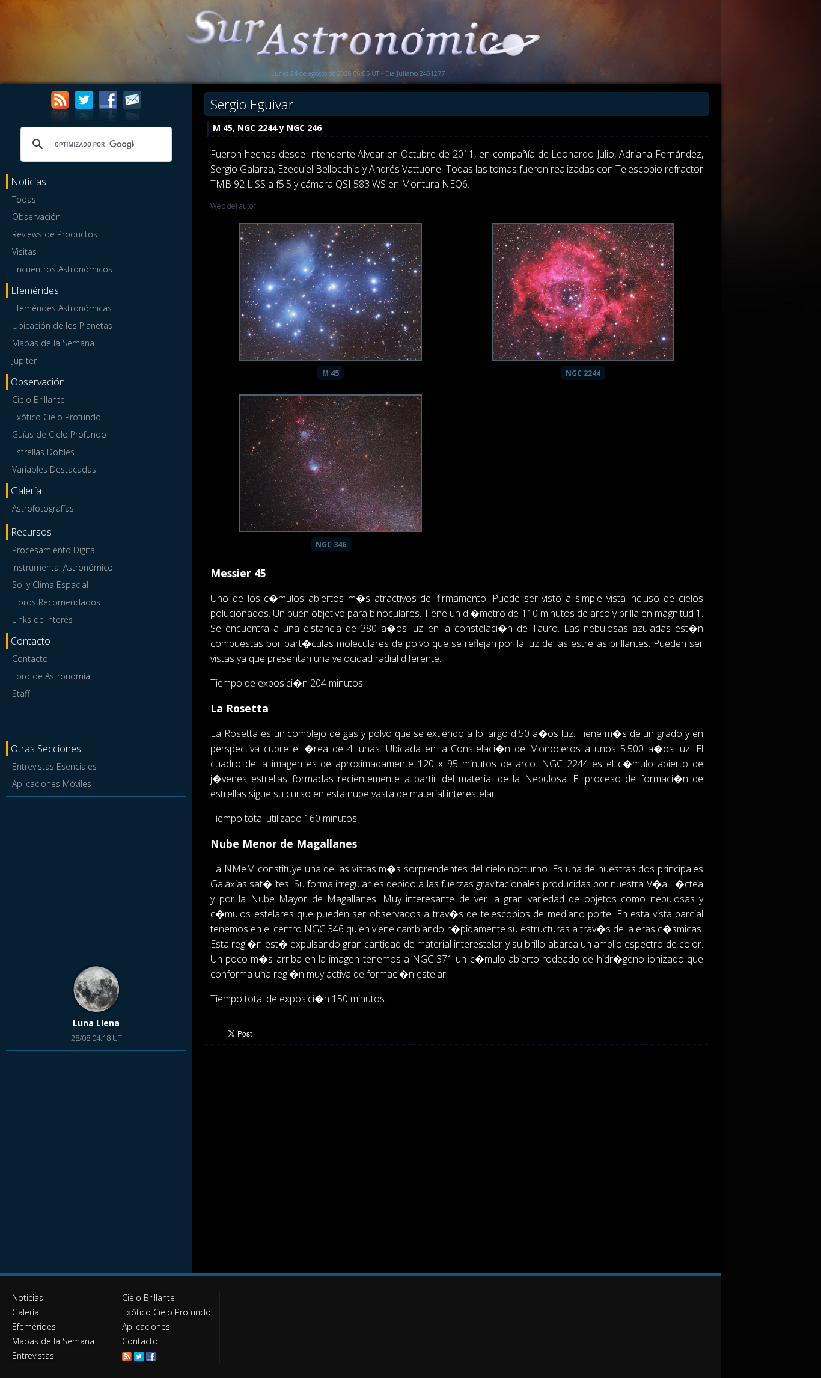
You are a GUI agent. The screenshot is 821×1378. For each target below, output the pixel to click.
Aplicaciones (146, 1326)
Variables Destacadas (54, 469)
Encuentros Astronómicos (62, 269)
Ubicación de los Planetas (62, 325)
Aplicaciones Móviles (51, 783)
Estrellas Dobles (43, 452)
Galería (25, 1312)
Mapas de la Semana (53, 343)
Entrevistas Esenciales (54, 766)
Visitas (24, 251)
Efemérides (34, 1326)
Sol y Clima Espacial (50, 584)
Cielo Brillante (38, 399)
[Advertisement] (96, 876)
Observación (36, 216)
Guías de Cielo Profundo (59, 434)
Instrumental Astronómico (62, 567)
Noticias (27, 1297)
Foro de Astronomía (51, 676)
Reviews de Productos (54, 234)
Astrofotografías (43, 508)
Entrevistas (33, 1355)
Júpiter (24, 360)
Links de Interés (42, 619)
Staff (20, 693)
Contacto (30, 658)
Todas (24, 199)
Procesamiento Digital (54, 550)
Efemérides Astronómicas (62, 308)
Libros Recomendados (56, 602)
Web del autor (233, 206)
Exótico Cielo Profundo (56, 417)
